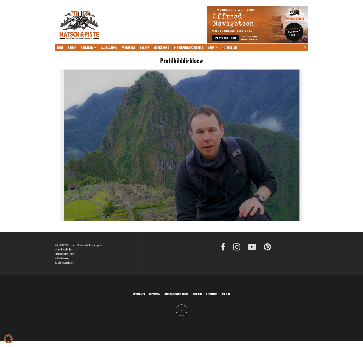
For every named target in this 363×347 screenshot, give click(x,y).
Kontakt (226, 294)
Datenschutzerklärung (176, 294)
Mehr (211, 47)
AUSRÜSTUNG (109, 47)
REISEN (72, 47)
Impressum (154, 294)
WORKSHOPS (161, 47)
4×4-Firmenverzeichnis (188, 47)
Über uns (197, 294)
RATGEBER (87, 47)
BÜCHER (144, 47)
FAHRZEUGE (128, 47)
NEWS (60, 47)
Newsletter (211, 294)
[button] (8, 338)
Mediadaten (139, 294)
